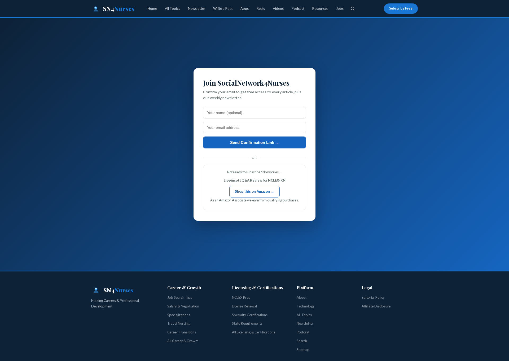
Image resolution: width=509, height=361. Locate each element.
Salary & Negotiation (183, 306)
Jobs (340, 8)
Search (302, 341)
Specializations (178, 315)
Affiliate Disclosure (376, 306)
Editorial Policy (373, 297)
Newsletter (196, 8)
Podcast (298, 8)
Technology (306, 306)
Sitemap (303, 349)
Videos (278, 8)
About (301, 297)
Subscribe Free (401, 8)
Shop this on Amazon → (254, 191)
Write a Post (222, 8)
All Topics (172, 8)
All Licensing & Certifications (253, 332)
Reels (261, 8)
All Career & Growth (183, 341)
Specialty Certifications (249, 315)
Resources (320, 8)
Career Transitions (181, 332)
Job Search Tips (179, 297)
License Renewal (244, 306)
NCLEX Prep (241, 297)
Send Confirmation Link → (254, 142)
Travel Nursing (178, 323)
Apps (244, 8)
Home (152, 8)
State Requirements (247, 323)
